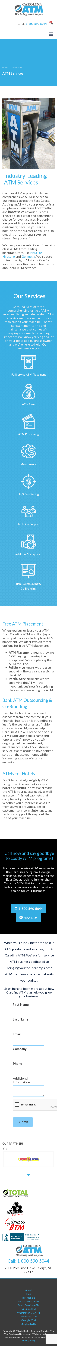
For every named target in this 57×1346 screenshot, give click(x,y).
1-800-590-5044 (36, 23)
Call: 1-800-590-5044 (28, 1261)
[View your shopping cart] (52, 24)
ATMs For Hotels (18, 773)
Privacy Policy (28, 1340)
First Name (21, 1004)
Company (20, 1049)
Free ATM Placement (22, 623)
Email (17, 1034)
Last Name (20, 1019)
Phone (17, 1063)
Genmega (28, 256)
